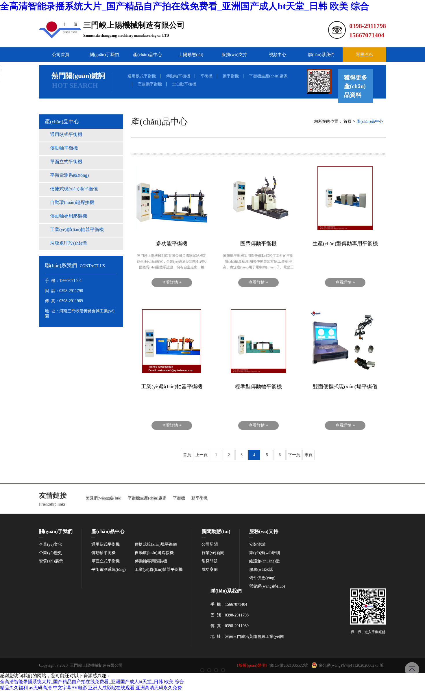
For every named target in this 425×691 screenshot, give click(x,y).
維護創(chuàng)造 (264, 561)
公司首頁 (60, 54)
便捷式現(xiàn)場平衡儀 (156, 545)
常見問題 (210, 561)
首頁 (347, 121)
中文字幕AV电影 (70, 687)
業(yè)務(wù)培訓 (264, 553)
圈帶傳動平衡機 (258, 243)
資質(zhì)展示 (51, 561)
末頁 (308, 455)
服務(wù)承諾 (261, 570)
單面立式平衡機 (105, 561)
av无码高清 (40, 687)
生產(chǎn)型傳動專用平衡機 (345, 243)
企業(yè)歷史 (50, 553)
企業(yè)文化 (50, 545)
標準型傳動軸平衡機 (258, 386)
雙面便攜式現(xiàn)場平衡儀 (345, 386)
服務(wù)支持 (234, 54)
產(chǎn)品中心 (147, 54)
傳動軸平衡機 (178, 76)
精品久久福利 (14, 687)
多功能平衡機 (171, 243)
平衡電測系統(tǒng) (108, 570)
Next (415, 345)
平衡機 (206, 76)
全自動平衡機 (184, 84)
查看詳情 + (172, 282)
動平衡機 (231, 76)
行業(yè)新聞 (213, 553)
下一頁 (294, 455)
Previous (10, 345)
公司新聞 (210, 545)
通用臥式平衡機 (142, 76)
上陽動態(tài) (191, 54)
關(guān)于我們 (104, 54)
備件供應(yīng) (262, 578)
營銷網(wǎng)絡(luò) (267, 586)
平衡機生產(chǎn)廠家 (268, 76)
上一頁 (201, 455)
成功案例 (210, 570)
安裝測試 (257, 545)
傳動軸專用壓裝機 (151, 561)
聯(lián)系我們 (321, 54)
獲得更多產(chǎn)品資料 (355, 86)
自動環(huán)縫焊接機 (154, 553)
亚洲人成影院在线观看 (111, 687)
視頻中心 (277, 54)
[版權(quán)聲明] (252, 665)
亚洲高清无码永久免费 (159, 687)
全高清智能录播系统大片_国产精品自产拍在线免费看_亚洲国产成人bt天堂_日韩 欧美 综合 (184, 6)
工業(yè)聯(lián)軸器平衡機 (171, 386)
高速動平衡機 (150, 84)
